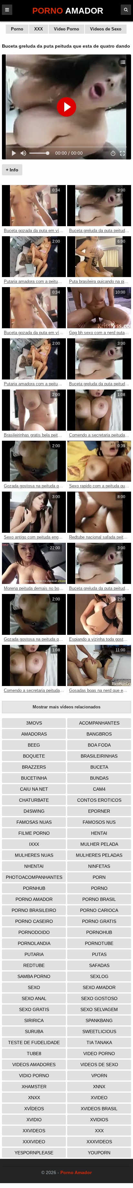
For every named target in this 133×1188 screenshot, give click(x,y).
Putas (99, 954)
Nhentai (34, 866)
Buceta (99, 767)
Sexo (34, 987)
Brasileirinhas (99, 756)
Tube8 (34, 1053)
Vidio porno (34, 1075)
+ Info (12, 169)
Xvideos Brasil (99, 1108)
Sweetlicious (99, 1031)
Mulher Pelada (99, 844)
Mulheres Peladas (99, 855)
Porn (99, 877)
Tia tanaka (99, 1042)
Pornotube (99, 943)
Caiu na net (34, 789)
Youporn (99, 1152)
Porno (17, 29)
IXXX (34, 844)
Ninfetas (99, 866)
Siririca (34, 1020)
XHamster (34, 1086)
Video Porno (66, 29)
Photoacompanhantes (34, 877)
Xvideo (99, 1097)
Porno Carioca (99, 910)
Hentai (99, 833)
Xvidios (99, 1119)
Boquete (34, 756)
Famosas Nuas (34, 822)
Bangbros (99, 734)
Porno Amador (34, 899)
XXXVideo (34, 1141)
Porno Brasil (99, 899)
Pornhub (34, 888)
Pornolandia (34, 943)
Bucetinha (34, 778)
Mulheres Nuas (34, 855)
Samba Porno (33, 976)
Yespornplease (34, 1152)
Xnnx (99, 1086)
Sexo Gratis (34, 1009)
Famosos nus (99, 822)
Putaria (34, 954)
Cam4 (99, 789)
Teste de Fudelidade (34, 1042)
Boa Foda (99, 745)
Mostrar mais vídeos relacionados (66, 707)
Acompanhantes (99, 723)
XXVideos (34, 1130)
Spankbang (99, 1020)
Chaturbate (34, 800)
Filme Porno (34, 833)
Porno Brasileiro (34, 910)
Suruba (34, 1031)
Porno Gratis (99, 921)
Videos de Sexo (105, 29)
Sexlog (99, 976)
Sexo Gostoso (99, 998)
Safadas (99, 965)
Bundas (99, 778)
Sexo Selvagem (99, 1009)
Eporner (99, 811)
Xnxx (34, 1097)
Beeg (34, 745)
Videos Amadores (34, 1064)
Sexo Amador (99, 987)
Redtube (34, 965)
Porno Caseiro (34, 921)
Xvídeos (34, 1108)
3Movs (34, 723)
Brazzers (34, 767)
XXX (38, 29)
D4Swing (34, 811)
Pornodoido (34, 932)
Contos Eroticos (99, 800)
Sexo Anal (34, 998)
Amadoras (34, 734)
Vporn (99, 1075)
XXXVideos (99, 1141)
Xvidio (34, 1119)
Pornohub (99, 932)
